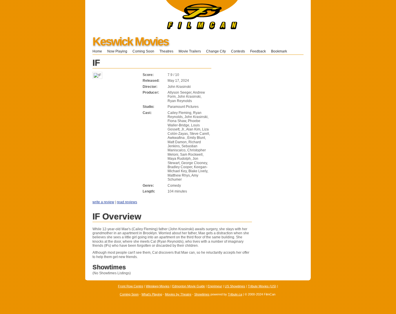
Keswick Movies (130, 41)
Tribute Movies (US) (262, 286)
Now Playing (117, 51)
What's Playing (151, 294)
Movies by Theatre (178, 294)
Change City (216, 51)
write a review (103, 202)
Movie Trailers (190, 51)
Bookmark (280, 51)
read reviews (127, 202)
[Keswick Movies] (161, 28)
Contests (238, 51)
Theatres (166, 51)
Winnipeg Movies (158, 286)
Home (97, 51)
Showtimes (202, 294)
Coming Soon (143, 51)
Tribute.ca (235, 294)
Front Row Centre (130, 286)
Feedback (258, 51)
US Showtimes (235, 286)
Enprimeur (215, 286)
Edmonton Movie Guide (188, 286)
